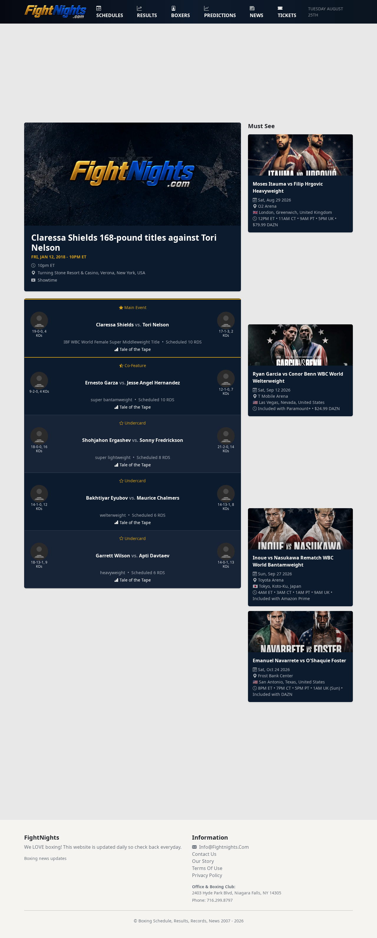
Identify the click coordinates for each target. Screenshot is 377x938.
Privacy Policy (207, 875)
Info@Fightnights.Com (224, 847)
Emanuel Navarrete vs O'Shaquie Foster (299, 660)
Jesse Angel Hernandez (153, 382)
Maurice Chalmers (158, 498)
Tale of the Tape (135, 349)
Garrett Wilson (113, 555)
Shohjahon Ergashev (106, 440)
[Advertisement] (188, 69)
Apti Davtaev (154, 555)
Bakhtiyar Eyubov (107, 498)
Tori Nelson (156, 324)
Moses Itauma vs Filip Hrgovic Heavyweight (288, 187)
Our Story (203, 861)
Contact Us (204, 854)
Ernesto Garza (101, 382)
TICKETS (287, 15)
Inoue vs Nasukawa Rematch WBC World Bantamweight (293, 561)
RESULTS (147, 15)
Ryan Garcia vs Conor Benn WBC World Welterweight (298, 377)
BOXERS (180, 15)
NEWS (256, 15)
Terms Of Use (207, 868)
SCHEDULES (109, 15)
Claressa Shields (115, 324)
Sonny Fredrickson (161, 440)
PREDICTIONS (220, 15)
